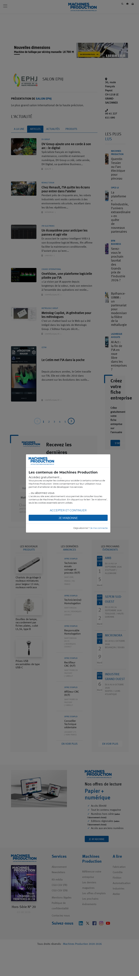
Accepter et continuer (68, 510)
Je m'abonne (68, 518)
